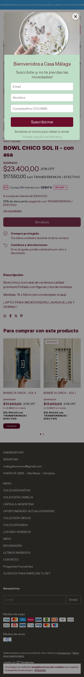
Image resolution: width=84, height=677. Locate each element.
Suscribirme (42, 121)
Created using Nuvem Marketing (42, 136)
